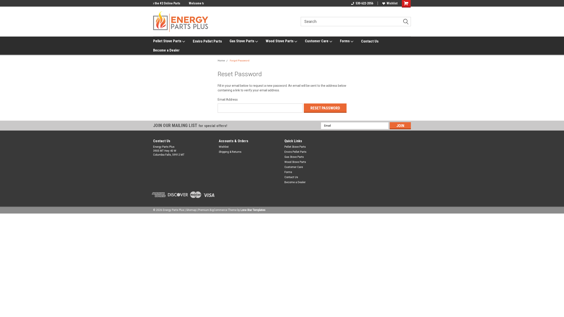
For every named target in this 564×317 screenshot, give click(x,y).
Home (221, 60)
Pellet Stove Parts (167, 41)
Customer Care (317, 41)
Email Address (228, 99)
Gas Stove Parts (242, 41)
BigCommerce (218, 210)
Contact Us (369, 41)
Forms (345, 41)
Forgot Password (239, 60)
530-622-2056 (364, 3)
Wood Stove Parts (280, 41)
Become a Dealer (166, 50)
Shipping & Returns (230, 151)
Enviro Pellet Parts (207, 41)
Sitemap (191, 210)
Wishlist (392, 3)
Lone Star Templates (253, 210)
